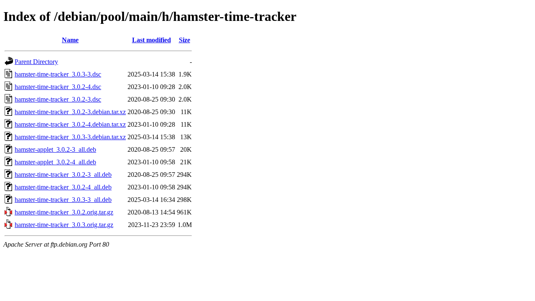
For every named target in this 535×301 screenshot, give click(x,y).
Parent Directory (36, 61)
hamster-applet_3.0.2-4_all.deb (55, 162)
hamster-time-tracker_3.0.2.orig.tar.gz (64, 212)
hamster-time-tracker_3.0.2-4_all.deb (63, 187)
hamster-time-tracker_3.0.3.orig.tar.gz (64, 224)
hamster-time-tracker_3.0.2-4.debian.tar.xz (70, 124)
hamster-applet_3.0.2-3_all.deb (55, 149)
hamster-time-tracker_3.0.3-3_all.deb (63, 199)
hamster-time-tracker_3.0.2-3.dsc (58, 99)
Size (184, 39)
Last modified (151, 39)
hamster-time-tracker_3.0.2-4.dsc (58, 86)
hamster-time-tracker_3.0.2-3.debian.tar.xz (70, 111)
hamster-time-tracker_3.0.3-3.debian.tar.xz (70, 136)
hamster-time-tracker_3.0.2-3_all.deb (63, 174)
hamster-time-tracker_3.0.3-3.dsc (58, 74)
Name (70, 39)
